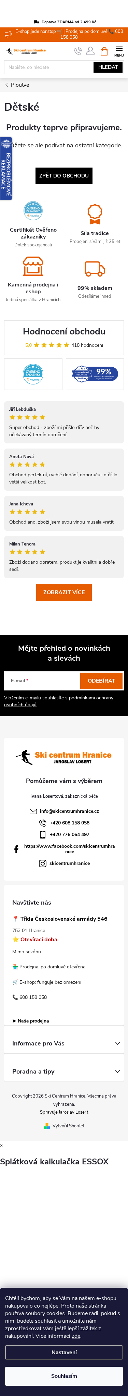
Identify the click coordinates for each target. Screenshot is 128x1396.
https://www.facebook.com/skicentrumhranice (69, 849)
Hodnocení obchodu (64, 332)
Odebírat (101, 681)
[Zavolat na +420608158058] (78, 51)
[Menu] (119, 51)
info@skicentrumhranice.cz (69, 811)
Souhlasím (64, 1376)
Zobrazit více (64, 592)
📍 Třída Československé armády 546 (60, 919)
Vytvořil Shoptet (68, 1126)
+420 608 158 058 (69, 823)
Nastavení (64, 1352)
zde (76, 1336)
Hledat (108, 67)
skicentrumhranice (69, 863)
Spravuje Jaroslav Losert (64, 1112)
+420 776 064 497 (69, 834)
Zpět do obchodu (64, 175)
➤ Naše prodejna (30, 1021)
